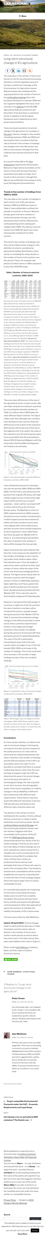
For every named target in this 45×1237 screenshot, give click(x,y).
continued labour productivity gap (19, 825)
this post (8, 134)
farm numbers (14, 972)
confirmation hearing (16, 97)
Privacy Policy (10, 1200)
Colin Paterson (22, 947)
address (20, 107)
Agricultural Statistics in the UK (25, 357)
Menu (24, 16)
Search (7, 1215)
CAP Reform (15, 3)
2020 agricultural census (23, 837)
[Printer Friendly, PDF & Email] (11, 960)
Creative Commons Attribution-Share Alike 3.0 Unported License (20, 1157)
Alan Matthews (30, 55)
